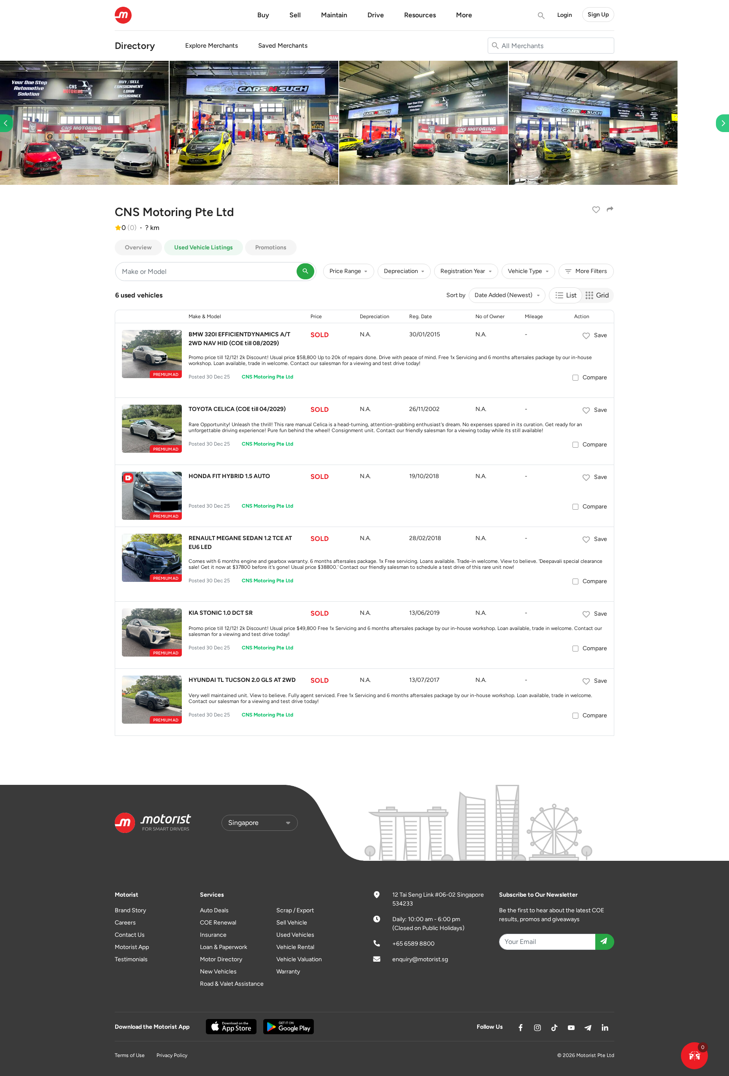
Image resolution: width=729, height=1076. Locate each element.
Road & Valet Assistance (232, 983)
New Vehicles (218, 971)
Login (564, 15)
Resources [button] (420, 15)
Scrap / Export (295, 910)
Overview (138, 247)
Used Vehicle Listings (203, 247)
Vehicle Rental (295, 947)
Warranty (288, 971)
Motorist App (132, 947)
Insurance (213, 934)
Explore (211, 45)
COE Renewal (218, 922)
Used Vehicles (295, 934)
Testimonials (131, 959)
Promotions (270, 247)
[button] (694, 1055)
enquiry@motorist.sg (420, 959)
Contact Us (130, 934)
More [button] (464, 15)
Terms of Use (130, 1055)
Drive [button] (375, 15)
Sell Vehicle (291, 922)
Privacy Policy (172, 1055)
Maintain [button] (334, 15)
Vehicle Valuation (299, 959)
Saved (283, 45)
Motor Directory (221, 959)
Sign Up (598, 14)
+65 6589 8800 (413, 943)
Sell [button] (295, 15)
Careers (125, 922)
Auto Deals (214, 910)
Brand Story (130, 910)
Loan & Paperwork (223, 947)
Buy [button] (263, 15)
